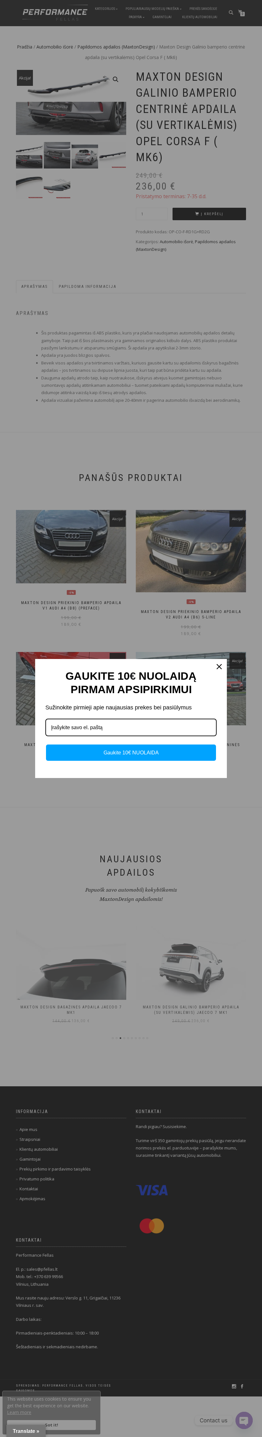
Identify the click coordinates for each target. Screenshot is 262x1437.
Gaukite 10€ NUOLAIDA (131, 752)
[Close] (219, 666)
